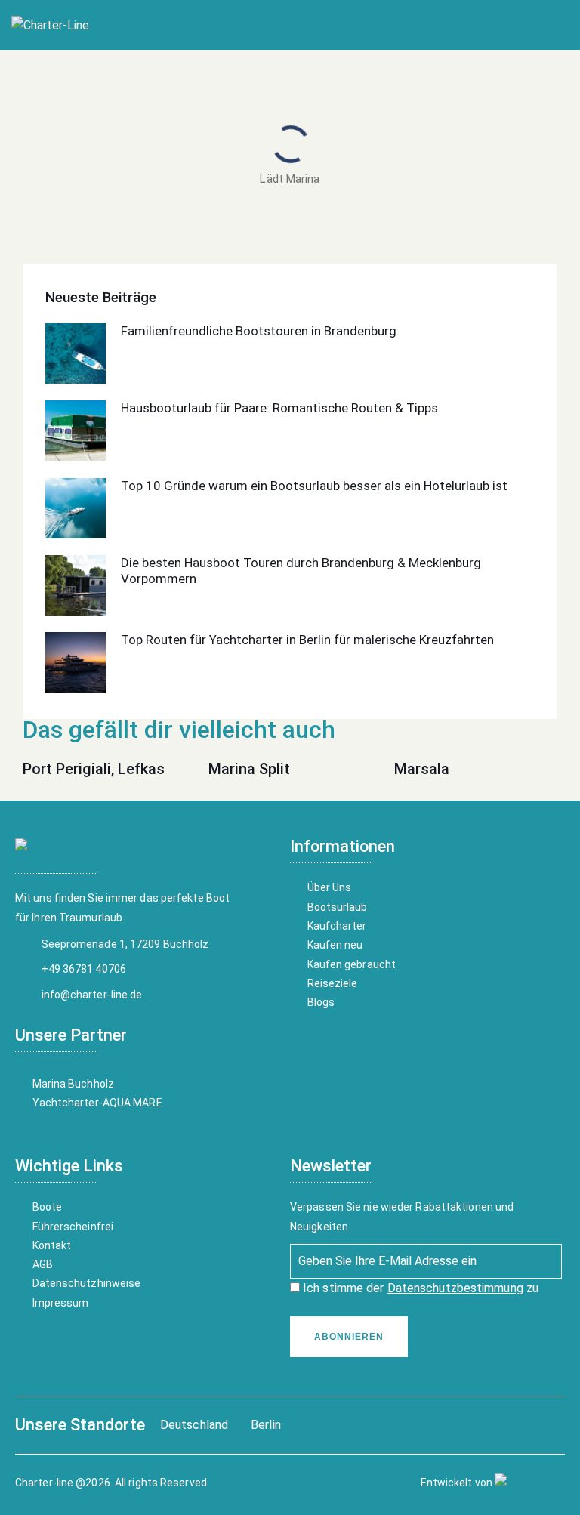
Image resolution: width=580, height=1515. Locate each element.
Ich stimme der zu (419, 1288)
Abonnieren (349, 1336)
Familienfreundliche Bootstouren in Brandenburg (258, 330)
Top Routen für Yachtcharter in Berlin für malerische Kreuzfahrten (307, 639)
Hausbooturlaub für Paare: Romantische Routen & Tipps (279, 407)
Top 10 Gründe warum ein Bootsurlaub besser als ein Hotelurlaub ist (314, 485)
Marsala (421, 769)
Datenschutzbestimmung (455, 1288)
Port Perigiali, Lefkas (94, 769)
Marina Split (249, 769)
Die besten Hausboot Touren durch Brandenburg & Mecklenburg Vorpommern (301, 570)
